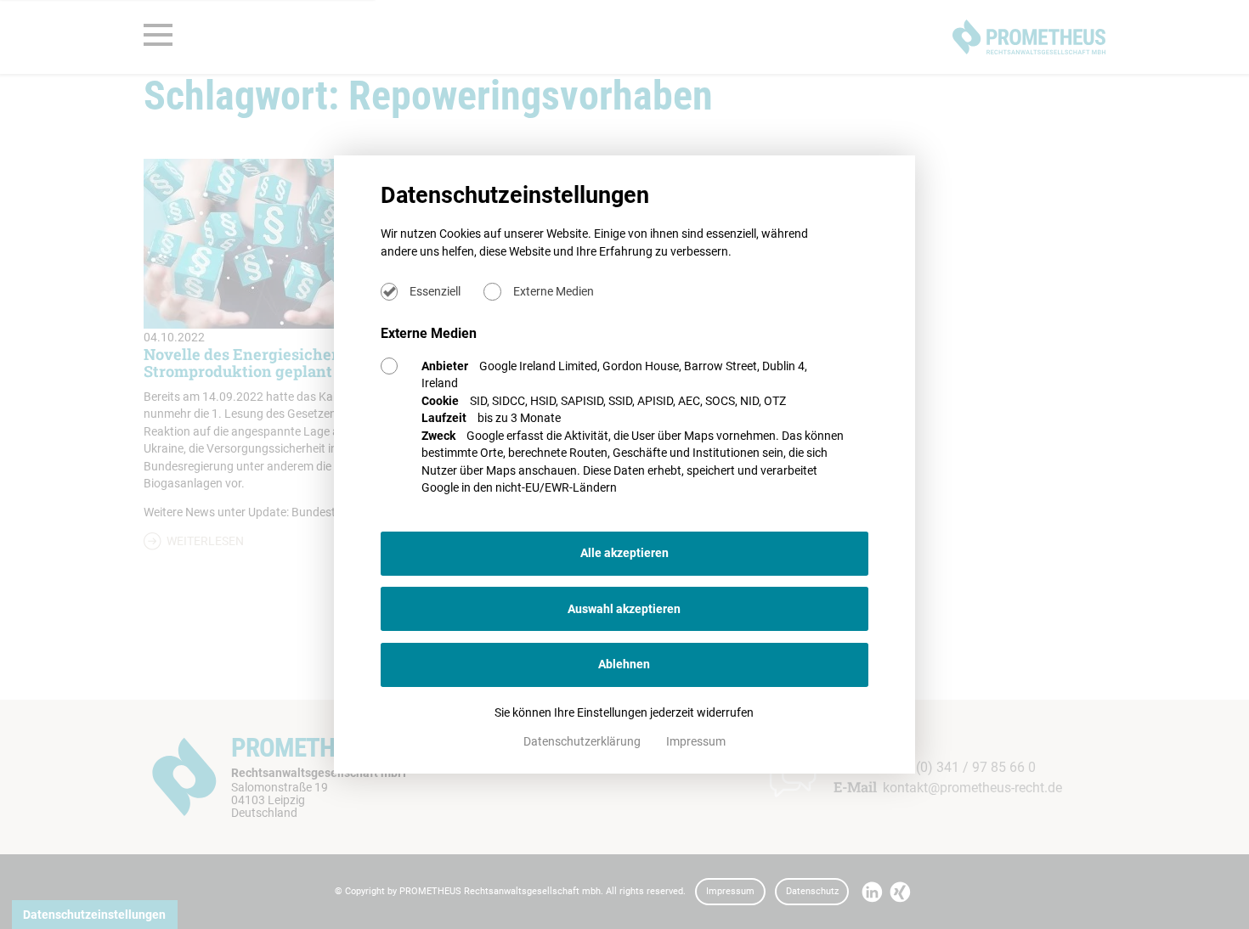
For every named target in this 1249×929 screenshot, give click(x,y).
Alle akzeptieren (624, 553)
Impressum (696, 741)
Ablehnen (624, 664)
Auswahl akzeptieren (624, 609)
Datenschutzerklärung (583, 741)
